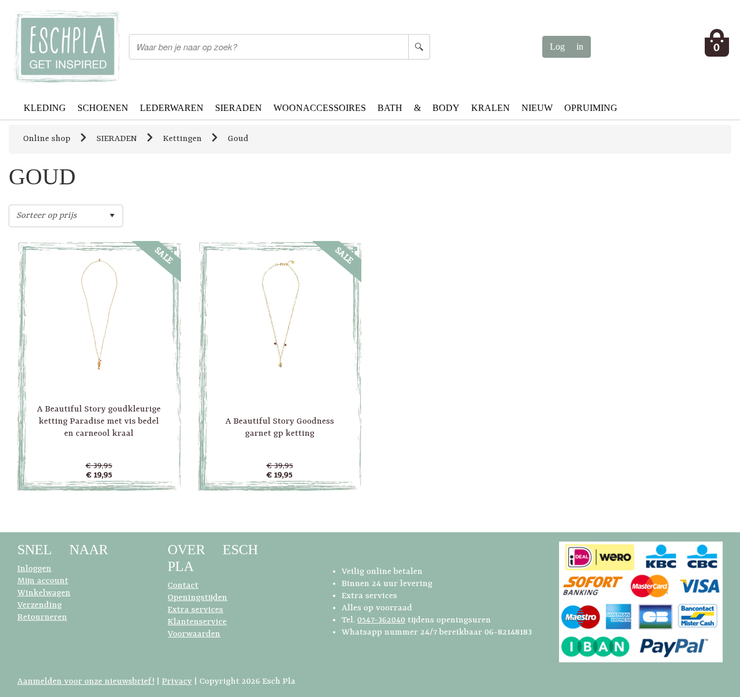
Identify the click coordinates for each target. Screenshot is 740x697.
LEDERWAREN (172, 107)
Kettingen (182, 139)
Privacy (177, 682)
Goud (238, 139)
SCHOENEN (102, 107)
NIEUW (537, 107)
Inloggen (34, 569)
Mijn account (42, 581)
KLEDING (45, 107)
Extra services (195, 610)
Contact (183, 586)
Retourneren (42, 617)
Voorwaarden (194, 634)
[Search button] (419, 47)
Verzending (39, 605)
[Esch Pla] (66, 46)
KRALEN (490, 107)
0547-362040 (381, 620)
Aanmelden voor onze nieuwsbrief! (85, 682)
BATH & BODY (419, 107)
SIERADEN (238, 107)
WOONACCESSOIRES (319, 107)
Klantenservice (197, 622)
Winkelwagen (44, 593)
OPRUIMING (590, 107)
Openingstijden (197, 598)
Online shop (47, 139)
